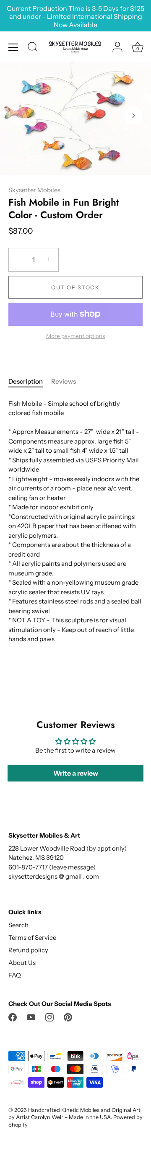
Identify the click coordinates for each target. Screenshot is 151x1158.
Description (25, 381)
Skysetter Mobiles (34, 190)
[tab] (29, 382)
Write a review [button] (75, 773)
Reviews (63, 381)
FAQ (14, 975)
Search (18, 925)
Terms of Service (32, 937)
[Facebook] (12, 1016)
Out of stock (75, 287)
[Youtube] (31, 1016)
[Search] (32, 48)
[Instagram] (49, 1016)
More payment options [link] (75, 336)
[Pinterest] (68, 1016)
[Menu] (13, 47)
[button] (17, 115)
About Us (22, 963)
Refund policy (28, 950)
